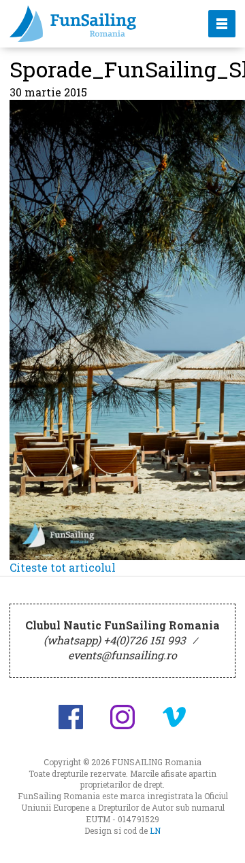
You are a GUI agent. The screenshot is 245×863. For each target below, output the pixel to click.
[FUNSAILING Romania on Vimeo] (174, 717)
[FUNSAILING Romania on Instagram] (122, 717)
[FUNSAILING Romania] (97, 23)
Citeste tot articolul (63, 567)
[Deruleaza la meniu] (219, 837)
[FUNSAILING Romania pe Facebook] (71, 717)
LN (155, 830)
